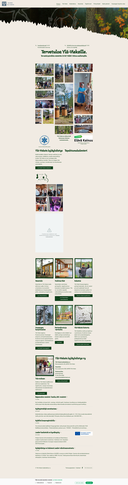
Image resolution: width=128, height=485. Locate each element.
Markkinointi (58, 482)
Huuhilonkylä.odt (42, 45)
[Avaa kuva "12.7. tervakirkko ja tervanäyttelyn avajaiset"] (83, 68)
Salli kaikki (89, 482)
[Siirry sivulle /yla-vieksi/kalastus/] (83, 268)
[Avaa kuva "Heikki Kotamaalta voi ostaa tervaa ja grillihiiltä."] (48, 117)
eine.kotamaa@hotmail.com (62, 377)
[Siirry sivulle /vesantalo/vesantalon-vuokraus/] (64, 268)
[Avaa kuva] (38, 117)
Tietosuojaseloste (70, 467)
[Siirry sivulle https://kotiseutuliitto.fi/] (44, 140)
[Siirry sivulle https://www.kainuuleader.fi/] (83, 138)
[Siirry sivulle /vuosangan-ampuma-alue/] (44, 315)
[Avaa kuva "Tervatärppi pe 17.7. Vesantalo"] (44, 70)
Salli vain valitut (79, 482)
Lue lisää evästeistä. (57, 480)
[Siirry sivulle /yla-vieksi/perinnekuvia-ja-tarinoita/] (64, 315)
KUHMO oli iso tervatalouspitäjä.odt (76, 45)
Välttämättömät (40, 482)
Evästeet (78, 467)
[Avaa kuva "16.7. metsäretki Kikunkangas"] (59, 73)
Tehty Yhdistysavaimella (88, 467)
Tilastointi (49, 482)
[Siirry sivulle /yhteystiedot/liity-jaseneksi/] (44, 365)
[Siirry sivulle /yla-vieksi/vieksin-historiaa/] (83, 315)
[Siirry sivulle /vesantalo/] (44, 268)
